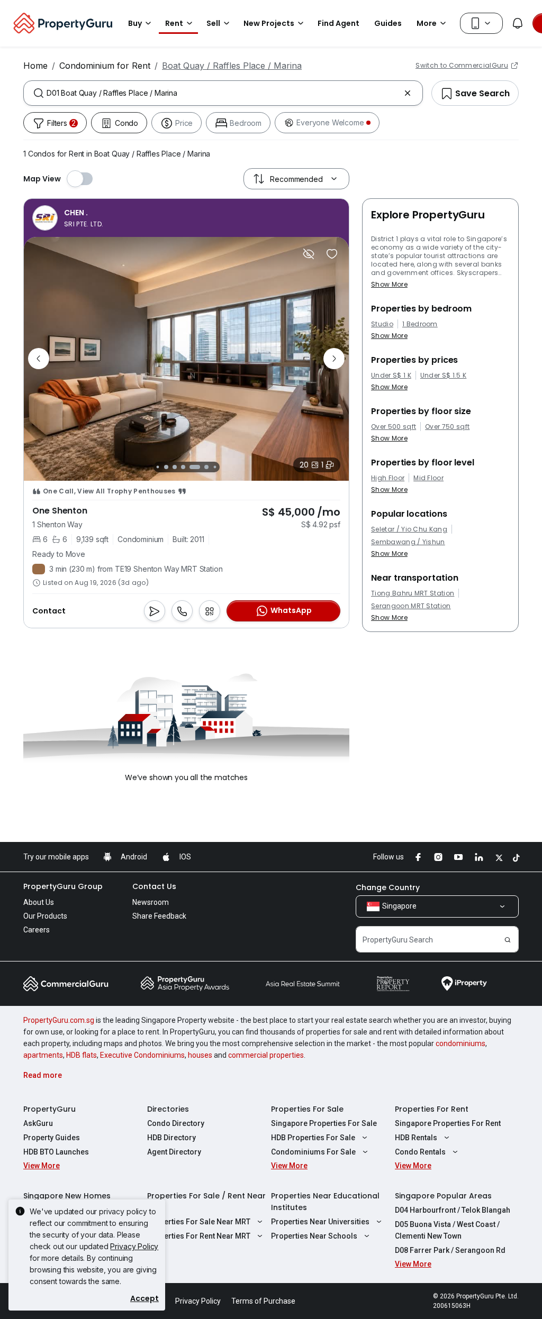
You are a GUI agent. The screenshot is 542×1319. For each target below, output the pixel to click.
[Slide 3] (166, 467)
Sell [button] (213, 23)
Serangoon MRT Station (411, 606)
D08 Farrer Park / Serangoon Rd (450, 1250)
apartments (43, 1055)
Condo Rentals (420, 1152)
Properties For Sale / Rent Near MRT (206, 1201)
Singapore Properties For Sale (324, 1123)
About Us (38, 902)
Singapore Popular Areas (443, 1195)
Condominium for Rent (104, 65)
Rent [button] (174, 23)
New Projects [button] (268, 23)
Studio (382, 324)
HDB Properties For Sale (313, 1137)
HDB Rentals (416, 1137)
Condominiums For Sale (313, 1152)
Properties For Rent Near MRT (198, 1236)
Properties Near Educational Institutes (325, 1201)
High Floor (387, 478)
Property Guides (51, 1137)
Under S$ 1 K (391, 375)
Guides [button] (388, 23)
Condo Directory (175, 1123)
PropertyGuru (49, 1109)
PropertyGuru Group (63, 886)
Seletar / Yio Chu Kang (409, 529)
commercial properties (266, 1055)
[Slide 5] (186, 467)
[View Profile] (67, 218)
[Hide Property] (308, 253)
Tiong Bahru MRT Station (412, 593)
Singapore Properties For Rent (448, 1123)
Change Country (388, 887)
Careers (36, 930)
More (427, 23)
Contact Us (154, 886)
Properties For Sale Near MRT (198, 1221)
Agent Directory (174, 1152)
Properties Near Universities (320, 1221)
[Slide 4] (175, 467)
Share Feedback (159, 916)
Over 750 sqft (447, 427)
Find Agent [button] (338, 23)
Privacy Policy (134, 1246)
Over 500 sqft (393, 427)
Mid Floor (428, 478)
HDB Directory (171, 1137)
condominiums (460, 1043)
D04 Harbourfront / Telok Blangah (452, 1210)
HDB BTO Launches (56, 1152)
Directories (168, 1109)
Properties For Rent (431, 1109)
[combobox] (223, 93)
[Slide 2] (157, 466)
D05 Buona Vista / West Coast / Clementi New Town (447, 1230)
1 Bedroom (420, 324)
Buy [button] (135, 23)
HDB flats (81, 1055)
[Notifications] (517, 23)
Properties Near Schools (314, 1236)
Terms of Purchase (263, 1301)
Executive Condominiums (142, 1055)
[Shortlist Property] (331, 253)
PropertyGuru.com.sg (58, 1020)
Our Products (45, 916)
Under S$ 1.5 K (443, 375)
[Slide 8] (214, 466)
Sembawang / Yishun (408, 542)
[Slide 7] (206, 467)
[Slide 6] (198, 467)
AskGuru (38, 1123)
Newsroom (150, 902)
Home (35, 65)
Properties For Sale (307, 1109)
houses (200, 1055)
